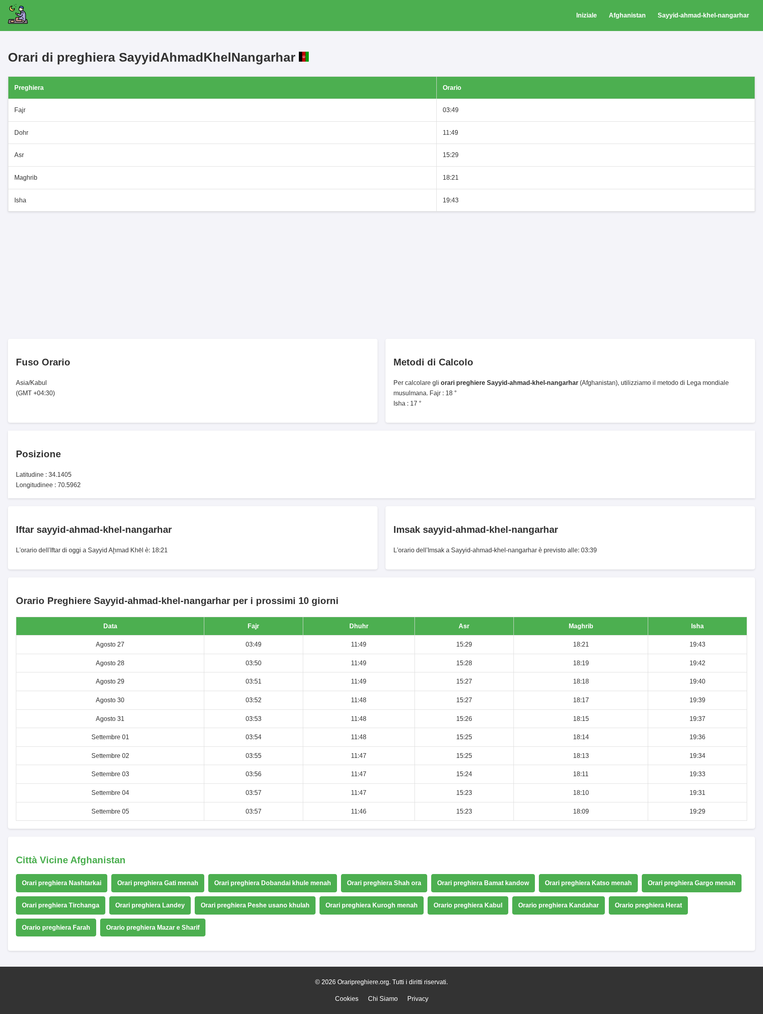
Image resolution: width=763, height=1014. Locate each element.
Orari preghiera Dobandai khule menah (272, 883)
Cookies (346, 998)
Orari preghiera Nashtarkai (61, 883)
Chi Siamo (383, 998)
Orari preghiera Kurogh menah (371, 905)
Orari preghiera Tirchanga (60, 905)
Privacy (417, 998)
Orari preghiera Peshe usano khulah (255, 905)
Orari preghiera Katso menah (588, 883)
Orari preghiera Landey (150, 905)
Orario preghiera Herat (648, 905)
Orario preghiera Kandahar (558, 905)
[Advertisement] (246, 275)
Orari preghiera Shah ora (384, 883)
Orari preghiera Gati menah (157, 883)
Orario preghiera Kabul (468, 905)
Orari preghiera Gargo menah (692, 883)
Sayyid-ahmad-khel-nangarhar (703, 15)
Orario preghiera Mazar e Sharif (152, 927)
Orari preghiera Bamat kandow (483, 883)
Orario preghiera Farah (56, 927)
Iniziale (586, 15)
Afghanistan (627, 15)
